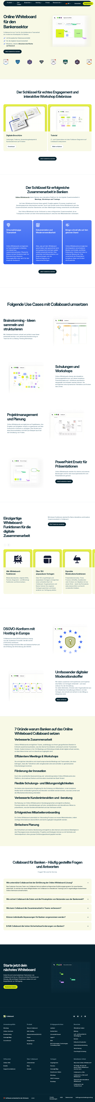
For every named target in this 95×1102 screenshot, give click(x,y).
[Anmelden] (77, 3)
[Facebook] (81, 1016)
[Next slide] (8, 545)
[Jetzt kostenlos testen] (64, 481)
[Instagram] (85, 1016)
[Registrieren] (88, 3)
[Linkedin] (77, 1016)
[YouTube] (74, 1016)
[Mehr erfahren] (70, 127)
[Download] (25, 127)
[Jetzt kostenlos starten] (12, 51)
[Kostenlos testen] (10, 987)
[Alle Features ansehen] (57, 524)
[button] (10, 2)
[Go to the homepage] (8, 1016)
